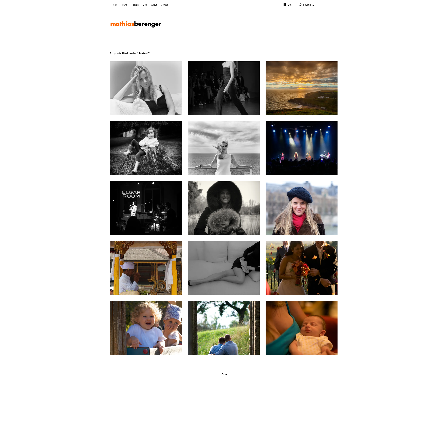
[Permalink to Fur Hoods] (224, 208)
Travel (124, 4)
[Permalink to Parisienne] (302, 208)
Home (115, 4)
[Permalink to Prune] (146, 328)
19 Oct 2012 (119, 250)
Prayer (117, 247)
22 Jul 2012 (196, 250)
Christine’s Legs (202, 247)
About (154, 4)
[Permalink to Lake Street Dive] (302, 148)
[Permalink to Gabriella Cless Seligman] (302, 328)
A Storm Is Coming (203, 127)
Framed (196, 307)
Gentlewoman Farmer (127, 127)
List (289, 4)
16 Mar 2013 (275, 190)
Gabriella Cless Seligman (285, 307)
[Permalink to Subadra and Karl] (302, 268)
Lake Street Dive (280, 127)
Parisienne (276, 187)
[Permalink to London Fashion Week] (224, 88)
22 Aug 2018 (197, 71)
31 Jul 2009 (274, 310)
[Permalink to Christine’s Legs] (224, 268)
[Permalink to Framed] (224, 328)
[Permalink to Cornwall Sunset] (302, 88)
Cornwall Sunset (280, 67)
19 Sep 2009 (119, 310)
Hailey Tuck (121, 187)
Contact (164, 4)
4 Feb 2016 (118, 190)
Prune (117, 307)
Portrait (135, 4)
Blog (145, 4)
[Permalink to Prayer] (146, 268)
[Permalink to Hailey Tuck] (146, 208)
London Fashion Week (206, 67)
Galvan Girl (120, 67)
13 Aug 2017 (275, 71)
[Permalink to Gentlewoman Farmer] (146, 148)
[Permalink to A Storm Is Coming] (224, 148)
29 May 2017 (197, 131)
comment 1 (212, 310)
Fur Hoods (198, 187)
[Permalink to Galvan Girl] (146, 88)
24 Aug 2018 (119, 71)
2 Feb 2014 (196, 190)
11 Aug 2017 (119, 131)
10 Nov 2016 (275, 131)
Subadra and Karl (280, 247)
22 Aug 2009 (197, 310)
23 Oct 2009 (275, 250)
